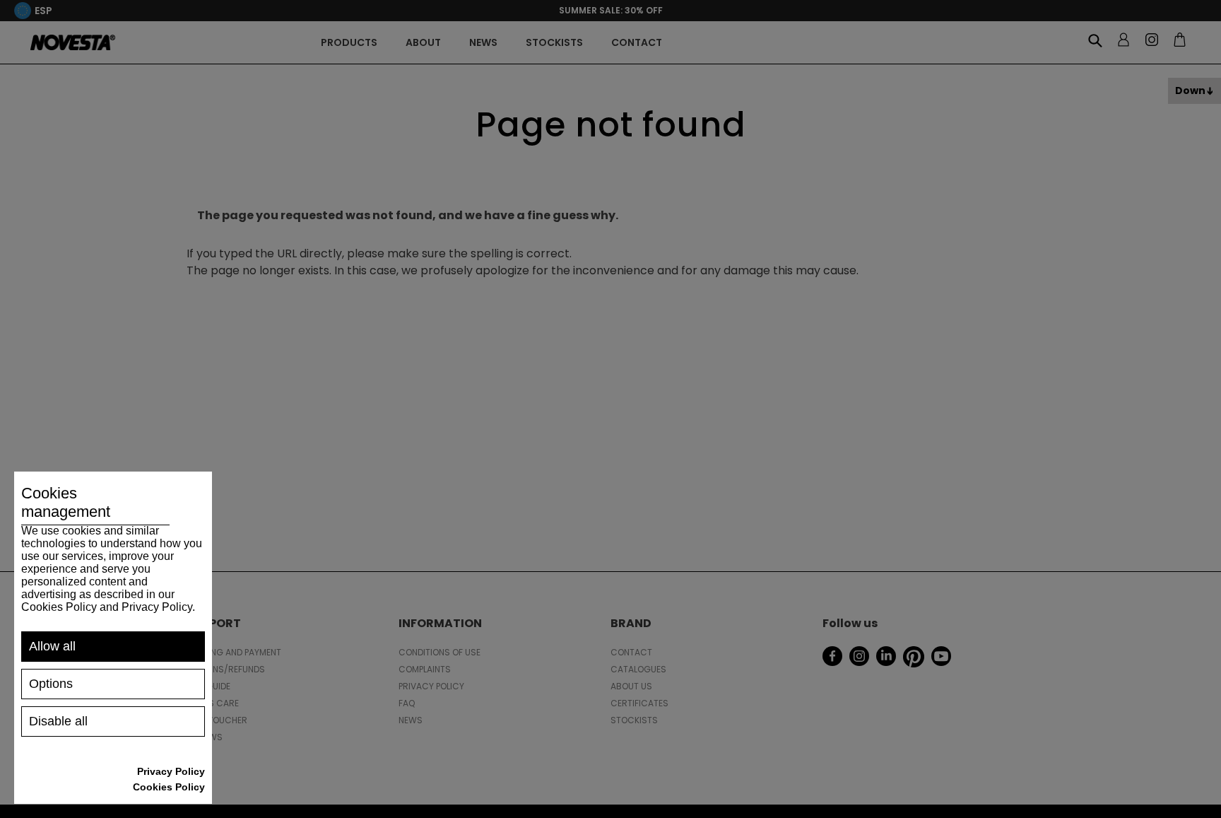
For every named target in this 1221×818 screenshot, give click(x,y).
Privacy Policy (171, 771)
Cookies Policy (169, 787)
